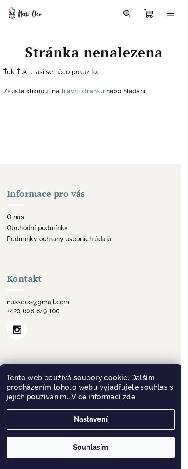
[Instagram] (17, 330)
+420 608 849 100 (33, 310)
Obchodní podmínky (37, 227)
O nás (15, 216)
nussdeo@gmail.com (38, 302)
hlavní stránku (83, 91)
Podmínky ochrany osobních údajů (59, 238)
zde (129, 397)
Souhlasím (90, 447)
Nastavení (91, 419)
